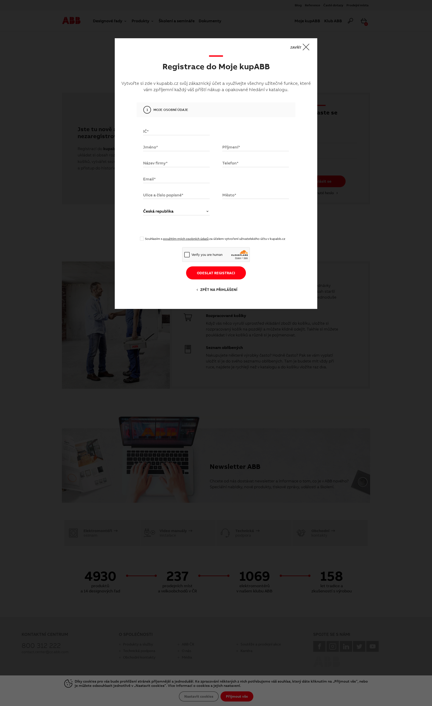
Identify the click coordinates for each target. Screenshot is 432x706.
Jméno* (150, 147)
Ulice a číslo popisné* (163, 195)
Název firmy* (155, 163)
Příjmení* (231, 147)
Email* (149, 179)
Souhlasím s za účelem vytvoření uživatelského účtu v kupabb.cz (215, 239)
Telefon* (230, 163)
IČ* (146, 131)
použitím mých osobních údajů (186, 239)
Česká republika (158, 211)
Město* (229, 195)
